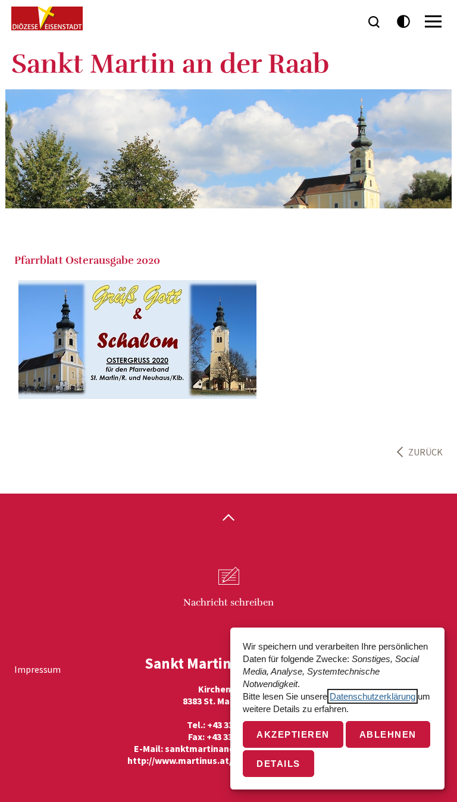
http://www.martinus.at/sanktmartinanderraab (228, 760)
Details (278, 764)
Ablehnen (388, 734)
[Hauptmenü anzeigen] (433, 21)
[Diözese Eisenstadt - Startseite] (47, 18)
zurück (425, 452)
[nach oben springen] (228, 518)
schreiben (228, 602)
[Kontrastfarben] (404, 22)
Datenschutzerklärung (372, 696)
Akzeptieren (293, 734)
